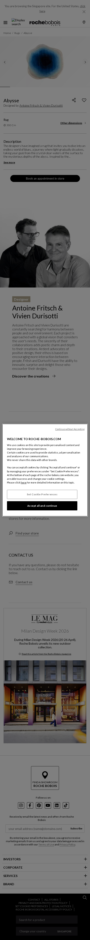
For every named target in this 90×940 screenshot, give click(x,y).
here (23, 482)
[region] (45, 469)
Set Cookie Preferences (42, 494)
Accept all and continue (42, 505)
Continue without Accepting (70, 429)
